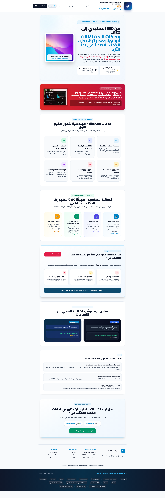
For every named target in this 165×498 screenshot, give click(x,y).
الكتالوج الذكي (95, 483)
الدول (61, 479)
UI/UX (113, 483)
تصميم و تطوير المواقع (71, 6)
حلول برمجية (96, 479)
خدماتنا (81, 6)
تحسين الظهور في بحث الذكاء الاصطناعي (76, 483)
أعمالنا (105, 483)
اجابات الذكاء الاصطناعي (56, 483)
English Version (53, 452)
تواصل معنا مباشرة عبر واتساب (82, 431)
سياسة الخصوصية (52, 455)
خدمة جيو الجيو (81, 486)
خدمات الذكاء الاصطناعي (110, 479)
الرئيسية (88, 6)
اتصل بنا (60, 6)
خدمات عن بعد (71, 479)
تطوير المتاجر (43, 479)
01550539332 (90, 423)
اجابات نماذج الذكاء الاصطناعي (97, 486)
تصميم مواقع (83, 479)
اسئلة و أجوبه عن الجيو (66, 486)
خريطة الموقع (53, 457)
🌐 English (52, 6)
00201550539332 (70, 423)
